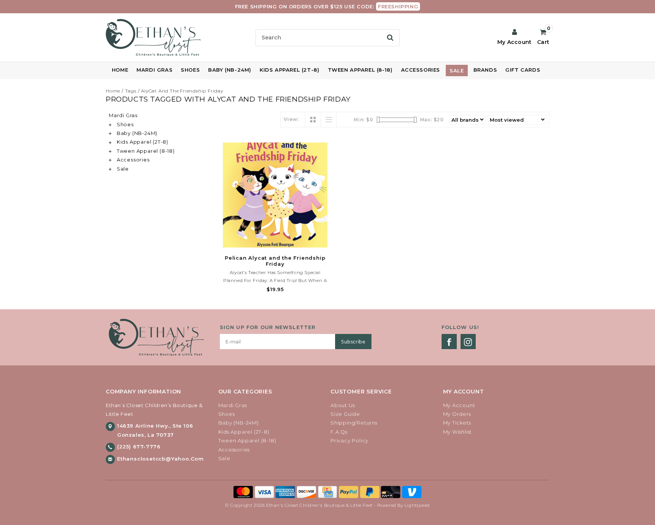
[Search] (390, 37)
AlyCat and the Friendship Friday (182, 91)
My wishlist (457, 432)
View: (291, 119)
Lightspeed (417, 505)
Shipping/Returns (354, 423)
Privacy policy (349, 440)
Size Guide (345, 414)
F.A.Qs (339, 432)
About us (343, 405)
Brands (485, 70)
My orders (457, 414)
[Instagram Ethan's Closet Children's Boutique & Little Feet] (468, 341)
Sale (457, 70)
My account (459, 405)
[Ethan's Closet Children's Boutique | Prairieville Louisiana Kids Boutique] (177, 37)
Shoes (190, 70)
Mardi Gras (154, 70)
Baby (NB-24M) (229, 70)
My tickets (457, 423)
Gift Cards (522, 70)
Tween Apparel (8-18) (360, 70)
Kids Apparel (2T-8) (289, 70)
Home (120, 70)
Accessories (420, 70)
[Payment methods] (244, 491)
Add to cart (275, 240)
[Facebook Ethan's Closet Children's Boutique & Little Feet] (449, 341)
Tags (130, 91)
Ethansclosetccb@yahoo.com (160, 459)
